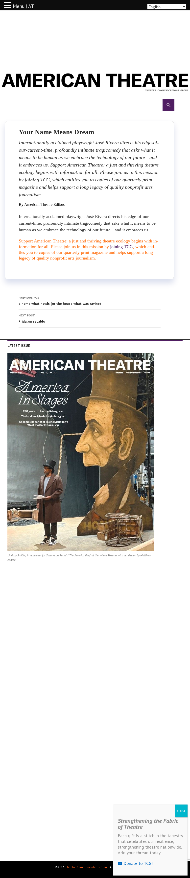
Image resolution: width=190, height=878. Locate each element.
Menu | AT (23, 6)
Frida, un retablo (32, 318)
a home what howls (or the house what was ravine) (60, 301)
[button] (8, 5)
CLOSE (181, 811)
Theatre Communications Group (87, 867)
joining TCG (121, 246)
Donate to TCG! (137, 863)
